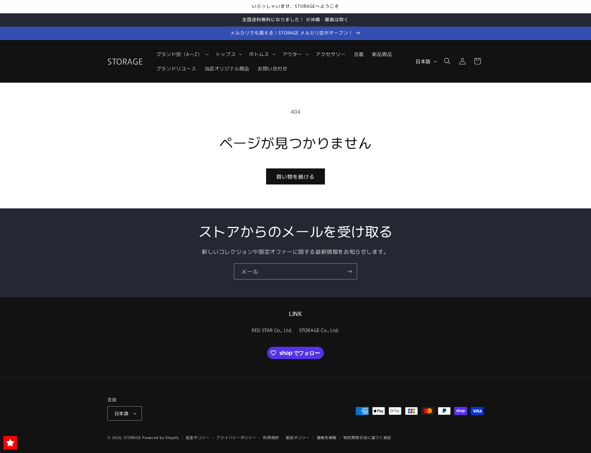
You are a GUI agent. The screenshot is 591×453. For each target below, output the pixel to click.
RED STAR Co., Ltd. (272, 330)
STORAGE (132, 437)
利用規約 (271, 437)
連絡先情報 (327, 437)
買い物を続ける (295, 176)
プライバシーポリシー (236, 437)
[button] (182, 54)
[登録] (349, 271)
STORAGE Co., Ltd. (319, 330)
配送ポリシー (298, 437)
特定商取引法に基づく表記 (367, 437)
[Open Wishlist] (10, 443)
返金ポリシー (198, 437)
